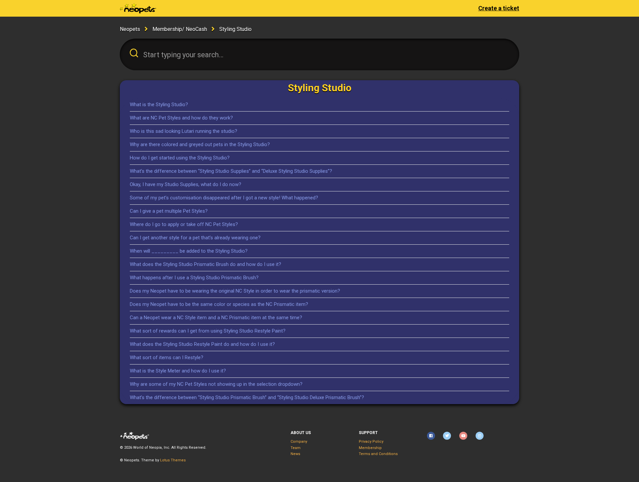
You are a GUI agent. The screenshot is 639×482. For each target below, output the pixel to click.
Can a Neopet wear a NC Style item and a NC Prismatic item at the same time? (216, 318)
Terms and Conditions (378, 454)
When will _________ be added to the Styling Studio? (189, 251)
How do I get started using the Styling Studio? (180, 158)
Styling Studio (235, 29)
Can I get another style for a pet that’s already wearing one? (195, 238)
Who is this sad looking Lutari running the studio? (183, 131)
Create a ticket (498, 8)
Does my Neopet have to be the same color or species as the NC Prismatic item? (219, 304)
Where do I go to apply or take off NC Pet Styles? (184, 224)
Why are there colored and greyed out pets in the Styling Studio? (200, 144)
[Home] (138, 8)
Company (299, 441)
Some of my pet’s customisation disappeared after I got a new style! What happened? (224, 198)
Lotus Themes (173, 460)
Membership (370, 448)
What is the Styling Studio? (159, 105)
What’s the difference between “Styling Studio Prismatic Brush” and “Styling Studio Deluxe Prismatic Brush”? (247, 397)
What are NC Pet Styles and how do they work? (181, 118)
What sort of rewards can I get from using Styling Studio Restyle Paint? (208, 331)
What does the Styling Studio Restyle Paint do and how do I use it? (202, 344)
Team (296, 448)
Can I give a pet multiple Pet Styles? (169, 211)
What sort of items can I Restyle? (166, 358)
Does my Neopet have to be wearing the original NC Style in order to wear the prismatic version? (235, 291)
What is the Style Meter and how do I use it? (178, 371)
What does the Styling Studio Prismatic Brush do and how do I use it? (205, 264)
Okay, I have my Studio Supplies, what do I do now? (185, 184)
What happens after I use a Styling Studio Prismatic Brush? (194, 278)
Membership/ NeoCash (179, 29)
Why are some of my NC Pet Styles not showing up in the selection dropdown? (216, 384)
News (295, 454)
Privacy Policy (371, 441)
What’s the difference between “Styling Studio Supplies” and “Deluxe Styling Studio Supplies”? (231, 171)
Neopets (130, 29)
